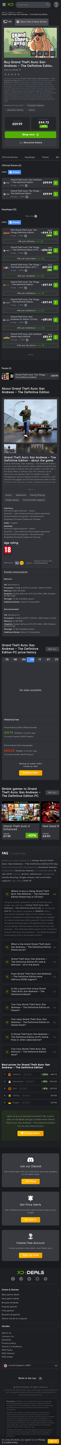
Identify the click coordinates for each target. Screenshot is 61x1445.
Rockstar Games (36, 105)
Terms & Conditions (12, 1347)
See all (52, 649)
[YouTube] (29, 1279)
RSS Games (8, 1353)
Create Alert (30, 773)
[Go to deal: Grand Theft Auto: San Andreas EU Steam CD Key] (30, 323)
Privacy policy (9, 1343)
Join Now (30, 1181)
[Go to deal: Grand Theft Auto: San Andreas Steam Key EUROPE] (30, 340)
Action (32, 110)
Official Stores (10, 157)
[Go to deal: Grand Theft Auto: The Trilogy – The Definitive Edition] (30, 194)
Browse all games (11, 1315)
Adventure (21, 495)
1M (15, 660)
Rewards (6, 1340)
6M (32, 660)
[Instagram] (21, 1279)
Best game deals (10, 1295)
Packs (45, 157)
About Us (6, 1333)
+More (30, 355)
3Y (56, 660)
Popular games (9, 1307)
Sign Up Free (30, 1255)
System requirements (16, 572)
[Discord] (37, 1279)
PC (45, 929)
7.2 (21, 563)
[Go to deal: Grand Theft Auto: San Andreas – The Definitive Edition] (30, 183)
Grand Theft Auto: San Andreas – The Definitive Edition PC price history (20, 649)
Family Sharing (37, 495)
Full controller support (34, 500)
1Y (39, 660)
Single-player (12, 500)
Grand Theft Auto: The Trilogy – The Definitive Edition (31, 376)
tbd (17, 563)
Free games (8, 1311)
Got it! (53, 1441)
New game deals (10, 1299)
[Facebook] (13, 1279)
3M (24, 660)
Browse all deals (10, 1303)
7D (7, 660)
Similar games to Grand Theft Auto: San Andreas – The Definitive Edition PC (21, 793)
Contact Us (8, 1337)
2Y (48, 660)
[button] (4, 5)
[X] (45, 1279)
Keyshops (30, 157)
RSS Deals (7, 1357)
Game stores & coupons (14, 1319)
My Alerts (30, 1220)
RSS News (7, 1350)
